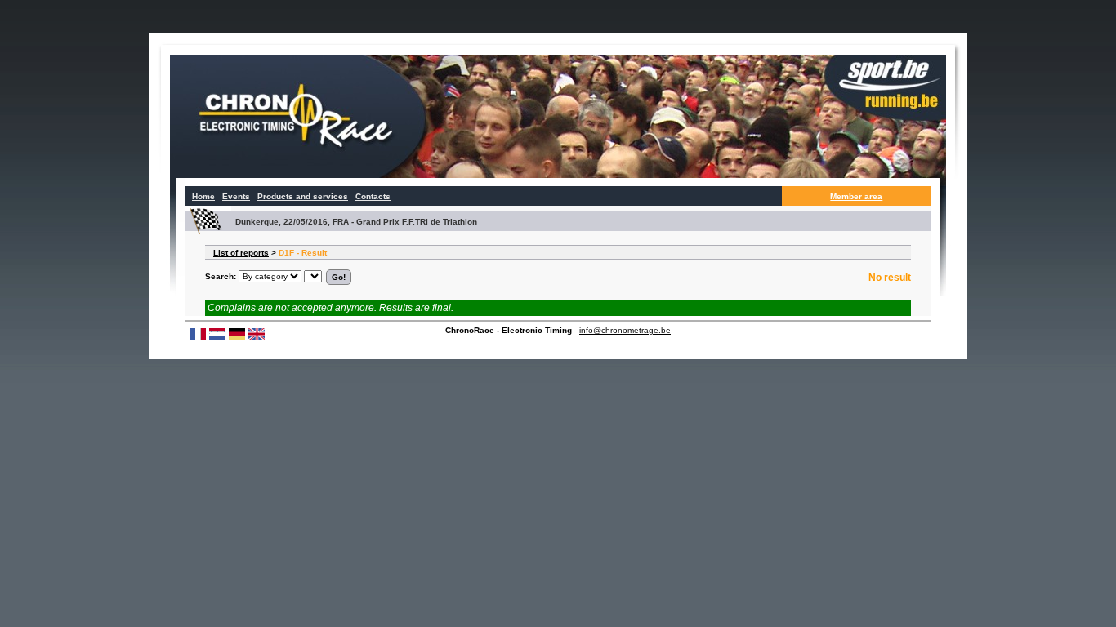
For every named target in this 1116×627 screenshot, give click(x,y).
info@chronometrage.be (625, 330)
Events (236, 196)
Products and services (302, 196)
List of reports (241, 252)
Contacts (373, 196)
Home (203, 196)
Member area (856, 196)
